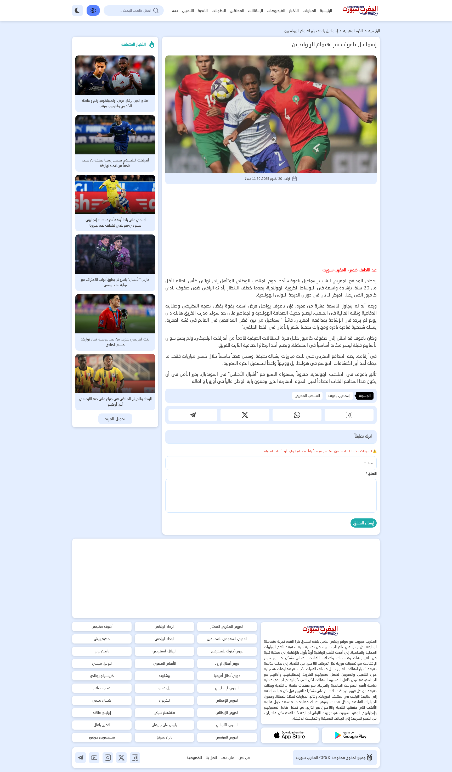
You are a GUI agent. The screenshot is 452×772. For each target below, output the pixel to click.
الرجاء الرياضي (164, 626)
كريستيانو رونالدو (102, 676)
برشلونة (164, 676)
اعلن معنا (228, 757)
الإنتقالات (255, 11)
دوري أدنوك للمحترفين (227, 651)
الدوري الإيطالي (227, 712)
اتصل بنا (211, 757)
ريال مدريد (164, 688)
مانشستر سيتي (164, 712)
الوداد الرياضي (164, 639)
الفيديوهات (276, 11)
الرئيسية (326, 11)
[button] (349, 415)
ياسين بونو (102, 651)
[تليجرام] (80, 757)
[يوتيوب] (94, 757)
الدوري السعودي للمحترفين (227, 639)
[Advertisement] (271, 224)
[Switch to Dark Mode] (77, 10)
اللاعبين (188, 11)
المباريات (309, 11)
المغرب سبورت (307, 757)
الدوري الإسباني (227, 700)
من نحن (244, 757)
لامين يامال (102, 725)
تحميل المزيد (115, 419)
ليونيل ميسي (102, 663)
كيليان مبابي (101, 700)
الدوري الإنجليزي (227, 688)
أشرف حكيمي (102, 626)
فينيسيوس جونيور (102, 737)
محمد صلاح (101, 688)
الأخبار (294, 11)
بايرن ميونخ (164, 737)
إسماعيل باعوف (339, 396)
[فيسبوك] (135, 757)
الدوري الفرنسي (227, 737)
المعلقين (237, 11)
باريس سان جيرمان (164, 725)
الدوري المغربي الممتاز (227, 626)
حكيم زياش (102, 639)
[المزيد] (175, 10)
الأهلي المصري (164, 663)
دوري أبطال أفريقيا (227, 676)
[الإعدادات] (93, 10)
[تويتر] (121, 757)
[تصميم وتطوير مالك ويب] (370, 758)
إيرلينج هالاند (102, 712)
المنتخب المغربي (307, 396)
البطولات (219, 11)
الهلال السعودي (164, 651)
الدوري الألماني (227, 725)
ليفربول (164, 700)
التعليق (371, 473)
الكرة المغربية (353, 31)
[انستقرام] (108, 757)
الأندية (203, 11)
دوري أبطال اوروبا (227, 663)
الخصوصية (194, 757)
